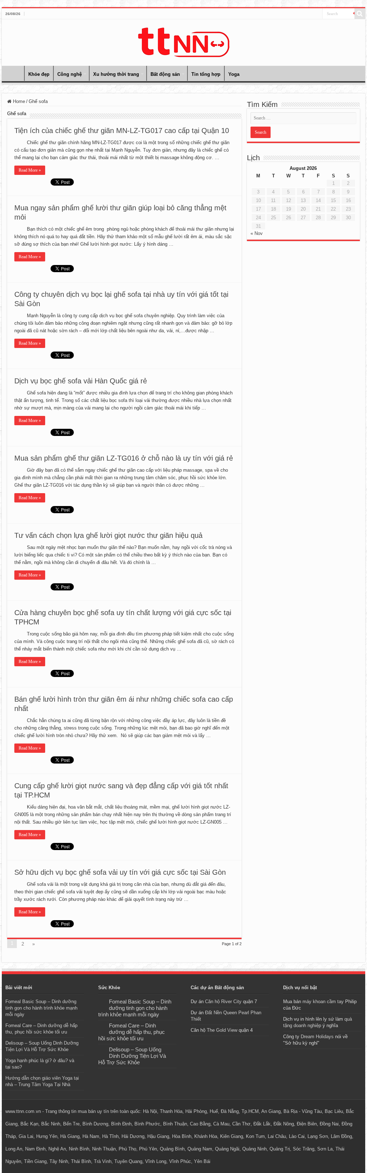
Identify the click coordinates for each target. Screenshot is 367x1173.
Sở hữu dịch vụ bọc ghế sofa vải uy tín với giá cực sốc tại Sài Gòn (120, 872)
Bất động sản (165, 74)
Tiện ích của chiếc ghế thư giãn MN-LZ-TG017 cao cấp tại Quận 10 (121, 130)
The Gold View (222, 1030)
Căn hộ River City (223, 1001)
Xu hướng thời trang (116, 74)
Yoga (233, 74)
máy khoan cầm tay (323, 1001)
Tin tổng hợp (205, 74)
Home (14, 73)
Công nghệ (69, 74)
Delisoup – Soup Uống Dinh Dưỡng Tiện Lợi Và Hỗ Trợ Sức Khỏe (132, 1055)
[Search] (359, 13)
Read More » (30, 170)
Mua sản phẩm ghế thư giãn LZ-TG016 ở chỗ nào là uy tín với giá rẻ (123, 458)
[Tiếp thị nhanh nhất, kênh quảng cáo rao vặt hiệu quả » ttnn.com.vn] (183, 41)
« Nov (257, 233)
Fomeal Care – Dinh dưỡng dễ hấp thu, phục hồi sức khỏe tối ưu (131, 1031)
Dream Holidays (317, 1036)
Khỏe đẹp (38, 74)
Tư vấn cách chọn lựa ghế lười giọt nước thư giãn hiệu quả (108, 535)
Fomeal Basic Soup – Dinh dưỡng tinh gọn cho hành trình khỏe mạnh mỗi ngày (41, 1008)
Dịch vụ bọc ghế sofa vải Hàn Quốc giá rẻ (80, 381)
